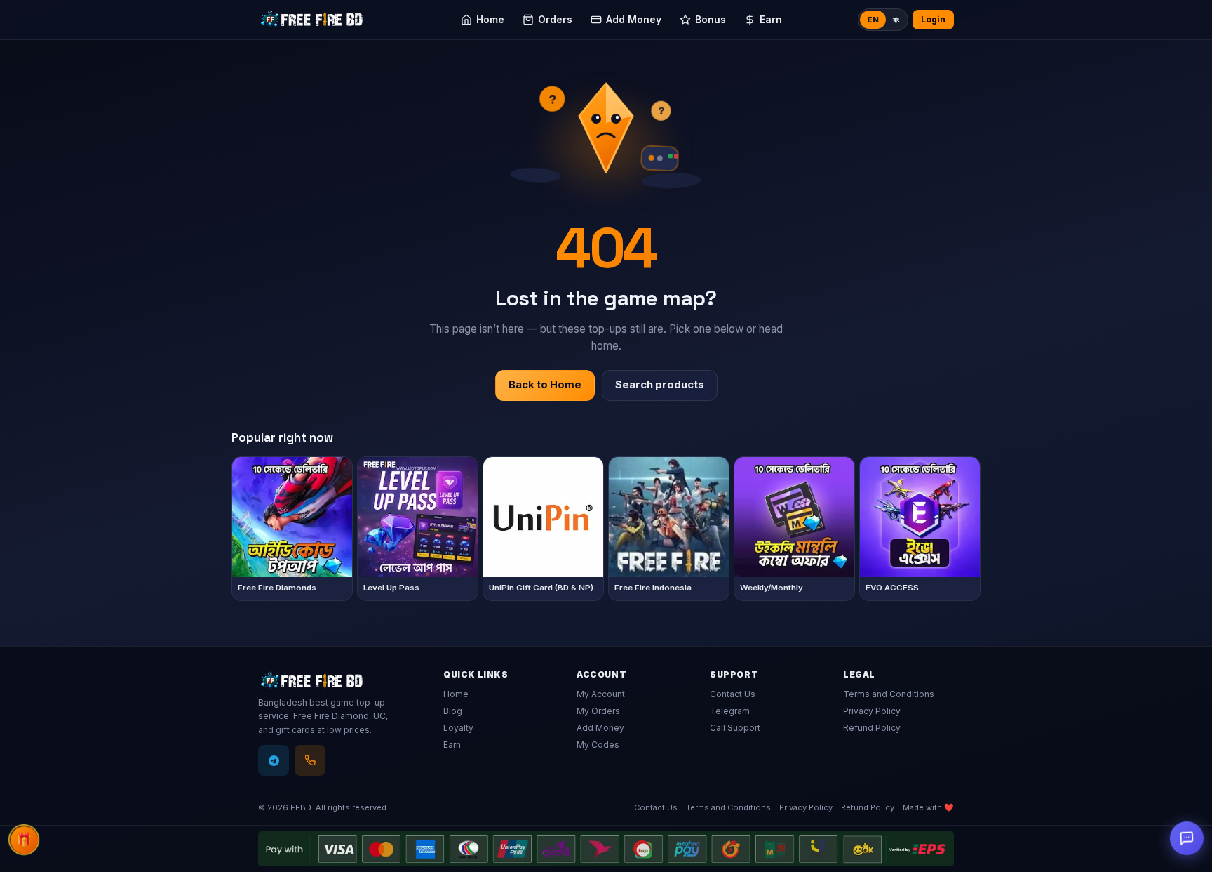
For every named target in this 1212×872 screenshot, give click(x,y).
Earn (452, 744)
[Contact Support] (1187, 838)
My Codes (598, 744)
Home (456, 694)
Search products (659, 384)
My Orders (598, 711)
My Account (601, 694)
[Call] (310, 760)
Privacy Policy (872, 711)
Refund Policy (872, 727)
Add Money (600, 727)
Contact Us (732, 694)
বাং (896, 20)
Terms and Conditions (888, 694)
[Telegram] (273, 760)
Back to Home (545, 384)
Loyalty (458, 727)
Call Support (735, 727)
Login (933, 19)
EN (873, 20)
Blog (452, 711)
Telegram (730, 711)
